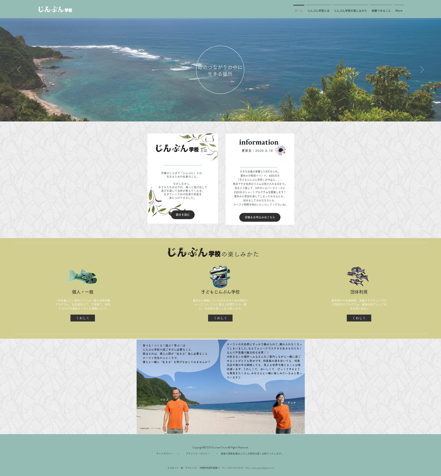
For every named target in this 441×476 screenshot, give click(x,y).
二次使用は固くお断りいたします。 (264, 453)
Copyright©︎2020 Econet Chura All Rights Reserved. (220, 447)
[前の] (19, 69)
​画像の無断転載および (233, 453)
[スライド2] (220, 114)
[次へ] (422, 69)
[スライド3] (223, 114)
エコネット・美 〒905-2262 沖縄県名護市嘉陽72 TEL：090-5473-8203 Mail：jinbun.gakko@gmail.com (220, 467)
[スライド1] (217, 114)
